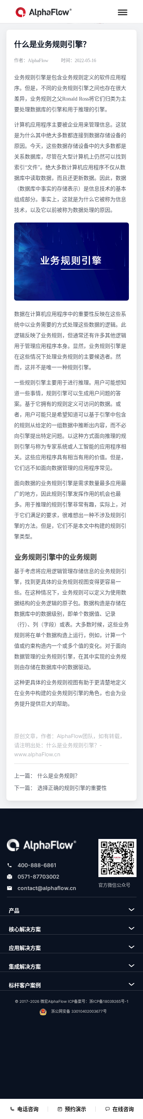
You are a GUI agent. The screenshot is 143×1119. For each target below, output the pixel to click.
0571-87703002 (38, 876)
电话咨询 (28, 1109)
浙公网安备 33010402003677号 (79, 1011)
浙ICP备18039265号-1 (109, 1001)
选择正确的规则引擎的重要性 (72, 787)
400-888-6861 (37, 865)
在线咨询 (123, 1109)
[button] (122, 12)
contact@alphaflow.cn (47, 888)
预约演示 (75, 1109)
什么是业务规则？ (58, 775)
